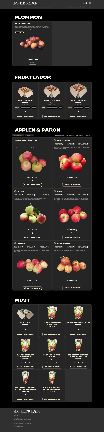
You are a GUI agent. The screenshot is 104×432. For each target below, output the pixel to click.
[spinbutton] (25, 112)
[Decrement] (21, 112)
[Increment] (30, 112)
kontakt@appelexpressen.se (22, 419)
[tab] (18, 135)
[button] (85, 3)
